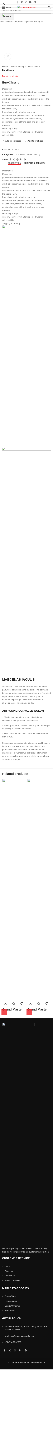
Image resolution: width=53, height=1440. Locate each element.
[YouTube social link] (30, 2)
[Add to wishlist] (21, 1003)
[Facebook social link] (18, 2)
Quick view (14, 1003)
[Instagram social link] (26, 2)
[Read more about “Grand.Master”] (4, 1012)
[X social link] (22, 2)
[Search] (49, 7)
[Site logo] (26, 7)
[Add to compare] (6, 1003)
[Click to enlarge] (7, 56)
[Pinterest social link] (35, 2)
